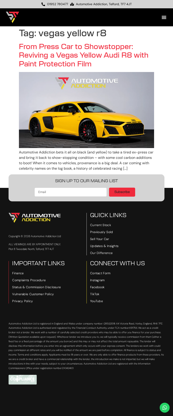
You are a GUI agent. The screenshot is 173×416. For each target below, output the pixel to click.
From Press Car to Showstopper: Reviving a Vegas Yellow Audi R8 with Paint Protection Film (83, 55)
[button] (164, 17)
